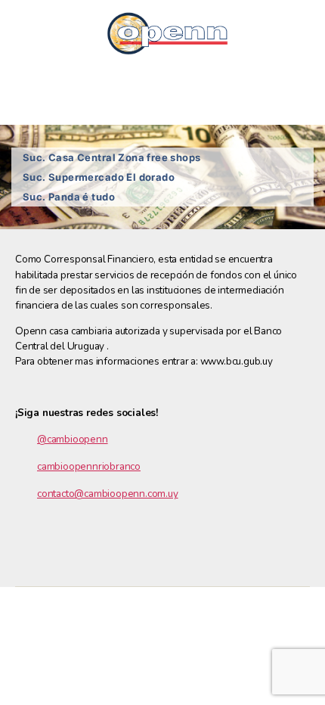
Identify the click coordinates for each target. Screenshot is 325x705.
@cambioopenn (72, 439)
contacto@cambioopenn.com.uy (107, 493)
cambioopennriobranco (89, 466)
